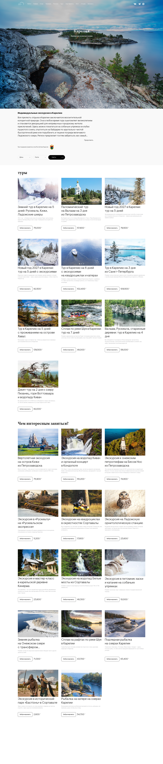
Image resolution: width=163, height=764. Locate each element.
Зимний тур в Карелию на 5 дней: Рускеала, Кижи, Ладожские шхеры (36, 211)
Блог (77, 4)
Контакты (90, 4)
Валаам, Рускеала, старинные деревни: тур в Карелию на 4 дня (125, 332)
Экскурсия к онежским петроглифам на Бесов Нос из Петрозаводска (123, 462)
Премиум (48, 4)
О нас (41, 4)
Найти (54, 157)
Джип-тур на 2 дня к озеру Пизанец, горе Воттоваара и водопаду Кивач (36, 393)
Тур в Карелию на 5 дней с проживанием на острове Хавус (36, 332)
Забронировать (25, 228)
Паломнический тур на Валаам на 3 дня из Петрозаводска (74, 211)
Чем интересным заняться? (43, 423)
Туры (61, 4)
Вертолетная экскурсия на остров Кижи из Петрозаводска (34, 462)
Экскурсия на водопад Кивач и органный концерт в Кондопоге (80, 462)
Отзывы (83, 4)
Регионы (55, 4)
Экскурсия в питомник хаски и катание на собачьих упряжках (124, 582)
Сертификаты (70, 4)
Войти (29, 4)
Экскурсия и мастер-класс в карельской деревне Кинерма (36, 582)
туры (22, 172)
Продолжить (88, 140)
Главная (35, 4)
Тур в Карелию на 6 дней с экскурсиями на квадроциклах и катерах (79, 272)
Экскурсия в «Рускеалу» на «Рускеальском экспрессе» (34, 523)
